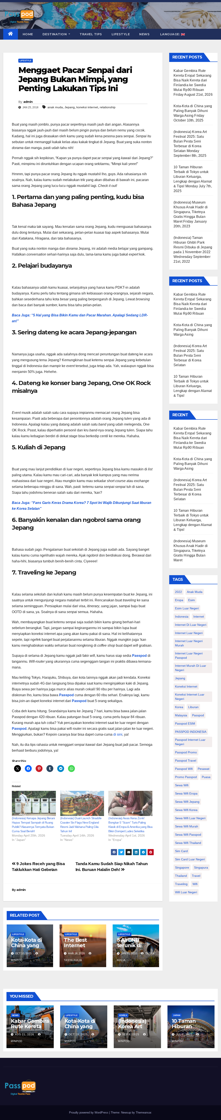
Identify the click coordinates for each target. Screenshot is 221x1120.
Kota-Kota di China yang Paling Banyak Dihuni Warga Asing (193, 110)
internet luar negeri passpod (189, 655)
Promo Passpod (186, 777)
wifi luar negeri (186, 892)
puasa (206, 777)
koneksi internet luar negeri (189, 697)
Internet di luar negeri (190, 624)
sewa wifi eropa (186, 793)
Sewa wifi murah (186, 826)
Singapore (182, 867)
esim (191, 600)
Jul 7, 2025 (184, 1034)
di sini (117, 734)
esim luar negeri (187, 608)
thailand (181, 875)
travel (196, 875)
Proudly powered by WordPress (89, 1112)
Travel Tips (91, 34)
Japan (176, 1015)
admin (28, 102)
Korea (123, 1015)
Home (28, 34)
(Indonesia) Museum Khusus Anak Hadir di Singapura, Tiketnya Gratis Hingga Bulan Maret (191, 212)
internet (198, 616)
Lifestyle (121, 34)
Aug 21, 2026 (24, 1034)
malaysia (181, 715)
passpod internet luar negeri (190, 742)
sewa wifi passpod (188, 834)
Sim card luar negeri (190, 859)
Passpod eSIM (185, 723)
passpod (198, 715)
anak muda (55, 107)
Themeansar (143, 1112)
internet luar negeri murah (189, 643)
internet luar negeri (189, 633)
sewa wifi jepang (187, 801)
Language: (170, 34)
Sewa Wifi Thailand (188, 843)
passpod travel (185, 760)
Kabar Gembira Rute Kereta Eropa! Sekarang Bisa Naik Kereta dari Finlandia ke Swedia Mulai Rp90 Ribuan (192, 80)
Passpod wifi (184, 768)
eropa (179, 600)
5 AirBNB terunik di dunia (129, 945)
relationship (107, 107)
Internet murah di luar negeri (190, 668)
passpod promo (186, 752)
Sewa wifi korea (186, 810)
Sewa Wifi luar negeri (190, 818)
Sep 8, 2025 (130, 1034)
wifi (195, 884)
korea (179, 707)
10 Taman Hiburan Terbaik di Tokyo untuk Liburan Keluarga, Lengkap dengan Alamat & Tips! (193, 176)
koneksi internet (87, 107)
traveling (181, 884)
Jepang (70, 107)
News (144, 34)
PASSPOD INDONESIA (190, 731)
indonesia (181, 616)
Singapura (201, 867)
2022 (178, 592)
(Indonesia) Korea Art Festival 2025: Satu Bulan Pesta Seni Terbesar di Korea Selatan (190, 141)
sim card (181, 851)
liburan (193, 707)
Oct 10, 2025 (78, 1034)
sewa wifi (181, 785)
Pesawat (203, 768)
